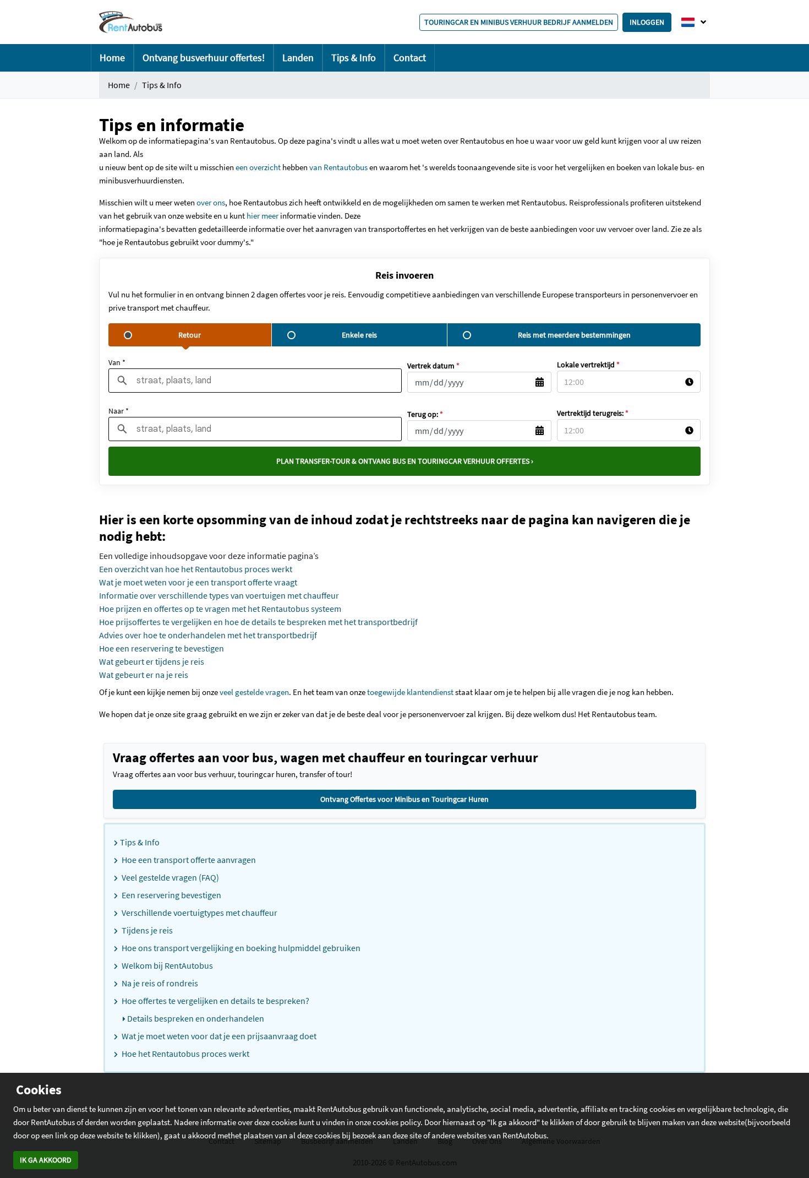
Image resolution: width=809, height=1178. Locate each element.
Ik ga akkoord (46, 1160)
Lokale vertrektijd (588, 365)
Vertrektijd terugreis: (592, 413)
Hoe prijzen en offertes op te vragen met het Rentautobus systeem (220, 608)
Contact (409, 57)
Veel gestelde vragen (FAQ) (169, 877)
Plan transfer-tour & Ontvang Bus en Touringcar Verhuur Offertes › (404, 461)
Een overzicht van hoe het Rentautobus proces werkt (195, 568)
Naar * (118, 411)
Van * (116, 362)
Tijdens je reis (146, 930)
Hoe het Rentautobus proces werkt (184, 1053)
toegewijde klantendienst (410, 692)
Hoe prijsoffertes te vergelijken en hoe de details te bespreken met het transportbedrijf (258, 621)
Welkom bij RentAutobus (166, 965)
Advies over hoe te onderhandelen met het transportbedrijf (208, 634)
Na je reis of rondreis (159, 983)
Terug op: (425, 414)
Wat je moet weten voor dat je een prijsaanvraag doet (218, 1035)
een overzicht (259, 167)
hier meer (262, 215)
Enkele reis (359, 335)
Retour (189, 335)
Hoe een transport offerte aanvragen (188, 859)
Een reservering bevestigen (170, 894)
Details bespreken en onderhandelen (194, 1018)
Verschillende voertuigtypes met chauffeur (198, 912)
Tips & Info (353, 57)
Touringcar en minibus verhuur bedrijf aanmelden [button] (518, 22)
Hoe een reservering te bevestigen (161, 648)
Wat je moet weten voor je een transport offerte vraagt (198, 582)
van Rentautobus (339, 167)
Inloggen (647, 22)
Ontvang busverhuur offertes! (204, 57)
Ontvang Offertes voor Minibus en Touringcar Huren (404, 799)
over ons (210, 202)
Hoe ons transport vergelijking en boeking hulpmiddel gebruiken (240, 947)
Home (112, 57)
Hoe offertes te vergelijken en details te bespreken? (214, 1000)
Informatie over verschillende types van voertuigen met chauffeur (219, 595)
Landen (298, 57)
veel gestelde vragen (254, 692)
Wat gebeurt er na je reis (143, 674)
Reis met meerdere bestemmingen (574, 335)
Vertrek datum (433, 366)
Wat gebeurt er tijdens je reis (151, 661)
